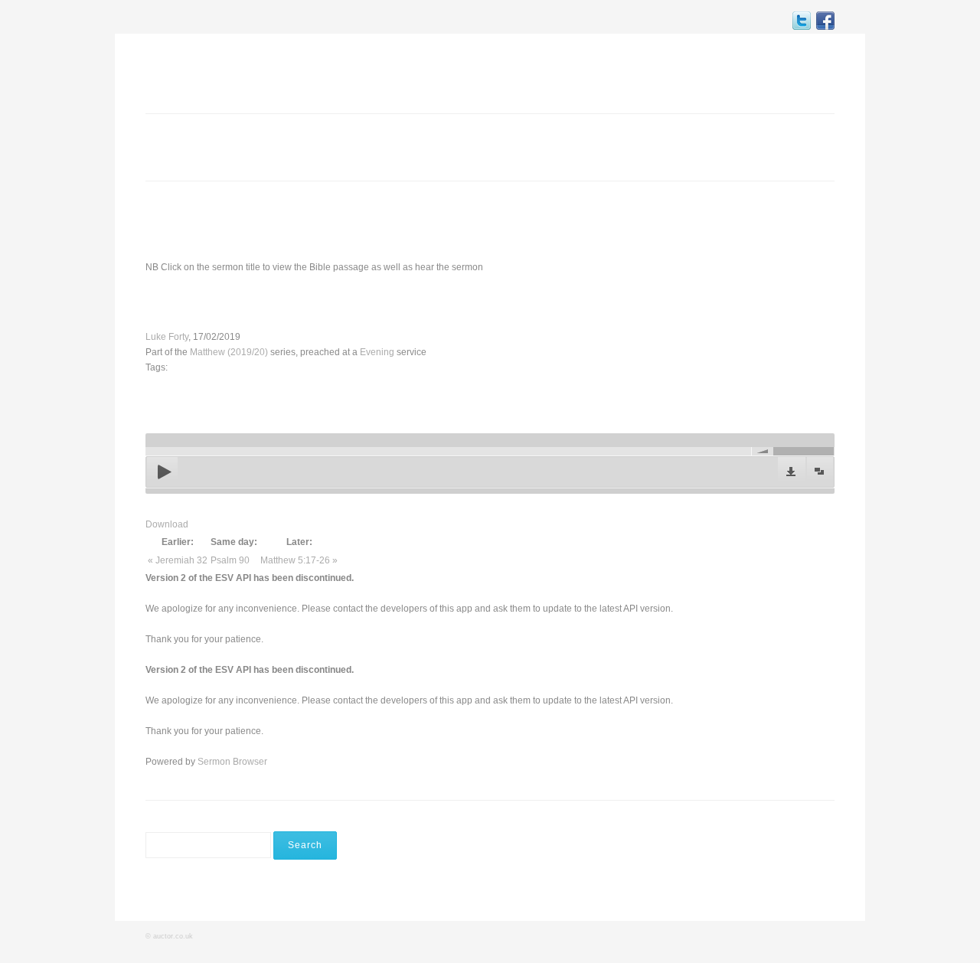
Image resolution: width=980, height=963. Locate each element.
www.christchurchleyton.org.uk (716, 220)
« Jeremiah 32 (177, 560)
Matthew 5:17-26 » (299, 560)
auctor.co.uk (173, 936)
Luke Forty (166, 336)
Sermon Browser (232, 761)
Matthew (309, 302)
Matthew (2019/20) (229, 352)
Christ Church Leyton (226, 72)
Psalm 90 (230, 560)
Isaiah (429, 302)
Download (166, 524)
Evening (377, 352)
